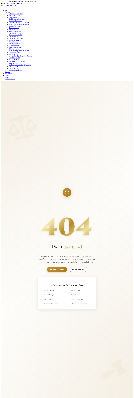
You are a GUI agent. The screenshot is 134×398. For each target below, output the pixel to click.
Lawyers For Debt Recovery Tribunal (20, 56)
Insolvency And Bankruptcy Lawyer (20, 65)
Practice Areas (9, 73)
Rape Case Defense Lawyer (17, 61)
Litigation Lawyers (14, 58)
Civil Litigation (48, 299)
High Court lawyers (15, 31)
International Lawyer (15, 33)
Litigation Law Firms (15, 40)
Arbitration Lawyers (15, 15)
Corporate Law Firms (15, 21)
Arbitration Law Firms (16, 14)
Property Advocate (14, 43)
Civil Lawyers (13, 17)
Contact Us (79, 269)
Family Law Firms (14, 52)
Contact (7, 77)
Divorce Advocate (14, 26)
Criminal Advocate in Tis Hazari (19, 22)
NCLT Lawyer (13, 42)
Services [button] (7, 12)
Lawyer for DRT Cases (16, 38)
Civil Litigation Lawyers (16, 19)
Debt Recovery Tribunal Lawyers (19, 24)
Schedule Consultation (79, 304)
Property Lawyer (14, 45)
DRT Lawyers (13, 29)
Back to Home (58, 269)
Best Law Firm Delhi (15, 35)
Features (7, 72)
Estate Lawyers (13, 63)
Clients (7, 75)
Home (7, 10)
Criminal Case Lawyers (16, 49)
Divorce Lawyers (14, 28)
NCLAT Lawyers (14, 59)
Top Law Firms (13, 66)
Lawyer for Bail (14, 36)
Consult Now (10, 79)
